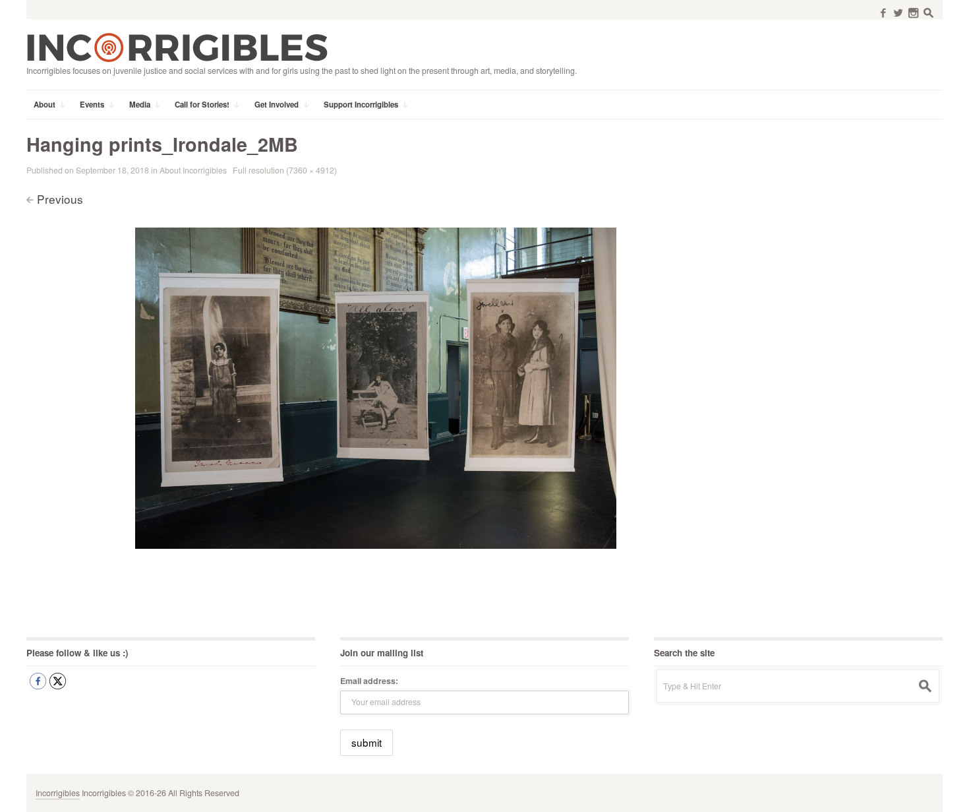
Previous (60, 199)
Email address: (369, 681)
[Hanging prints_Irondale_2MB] (375, 386)
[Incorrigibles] (177, 46)
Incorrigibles (58, 793)
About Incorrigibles (193, 170)
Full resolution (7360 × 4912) (285, 170)
